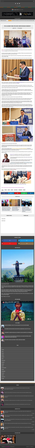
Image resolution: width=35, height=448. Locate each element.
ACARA (3, 349)
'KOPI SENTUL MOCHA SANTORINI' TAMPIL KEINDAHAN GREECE (15, 339)
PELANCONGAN (4, 367)
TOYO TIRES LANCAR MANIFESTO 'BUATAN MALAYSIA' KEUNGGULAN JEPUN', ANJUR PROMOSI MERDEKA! (26, 209)
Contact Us (31, 446)
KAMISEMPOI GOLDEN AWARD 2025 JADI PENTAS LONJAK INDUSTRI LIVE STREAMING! (18, 332)
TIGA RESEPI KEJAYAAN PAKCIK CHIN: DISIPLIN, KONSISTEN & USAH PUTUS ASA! (18, 328)
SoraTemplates (7, 446)
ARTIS (3, 351)
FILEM (2, 358)
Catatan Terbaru (9, 215)
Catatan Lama (26, 215)
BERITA (3, 353)
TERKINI (3, 378)
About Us (27, 446)
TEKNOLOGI (3, 376)
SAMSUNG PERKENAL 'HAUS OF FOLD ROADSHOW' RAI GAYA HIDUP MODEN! (17, 325)
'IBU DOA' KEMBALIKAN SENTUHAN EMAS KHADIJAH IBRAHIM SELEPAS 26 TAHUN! (16, 209)
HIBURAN (3, 362)
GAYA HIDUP (3, 360)
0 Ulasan (33, 413)
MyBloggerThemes (17, 446)
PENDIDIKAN (3, 371)
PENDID (3, 369)
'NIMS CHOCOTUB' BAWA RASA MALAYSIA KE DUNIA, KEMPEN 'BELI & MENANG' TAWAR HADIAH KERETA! (6, 209)
